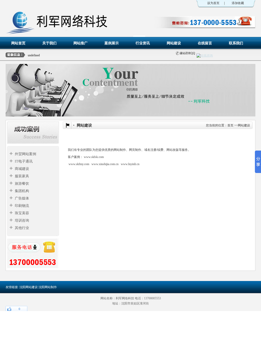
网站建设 (174, 43)
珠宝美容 (22, 213)
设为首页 (213, 3)
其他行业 (22, 228)
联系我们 (236, 43)
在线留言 (205, 43)
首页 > (231, 125)
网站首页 (18, 43)
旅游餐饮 (22, 183)
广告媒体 (22, 198)
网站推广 (80, 43)
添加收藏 (238, 3)
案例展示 (112, 43)
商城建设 (22, 169)
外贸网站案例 (25, 154)
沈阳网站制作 (47, 287)
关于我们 (49, 43)
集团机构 (22, 191)
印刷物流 (22, 206)
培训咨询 (22, 220)
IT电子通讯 (24, 161)
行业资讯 (143, 43)
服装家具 (22, 176)
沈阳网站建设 (28, 287)
